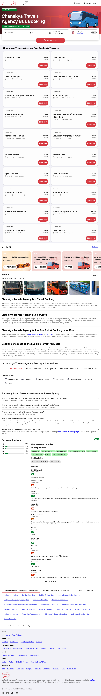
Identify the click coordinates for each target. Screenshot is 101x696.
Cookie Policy (34, 655)
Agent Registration (27, 642)
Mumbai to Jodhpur (14, 114)
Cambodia (46, 669)
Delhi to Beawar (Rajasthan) (66, 76)
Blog (58, 648)
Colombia (56, 669)
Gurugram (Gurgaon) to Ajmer (66, 136)
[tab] (16, 368)
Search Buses (52, 40)
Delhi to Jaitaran (60, 173)
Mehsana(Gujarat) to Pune (65, 211)
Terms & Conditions (8, 655)
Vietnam (38, 669)
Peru (63, 669)
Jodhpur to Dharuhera (15, 230)
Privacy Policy (22, 655)
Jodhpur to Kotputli (14, 192)
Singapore (20, 669)
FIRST (70, 267)
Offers (52, 648)
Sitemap (44, 648)
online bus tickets (35, 334)
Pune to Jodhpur (60, 95)
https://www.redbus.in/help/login (68, 432)
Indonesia (10, 669)
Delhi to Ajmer (59, 57)
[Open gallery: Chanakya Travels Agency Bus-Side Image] (57, 288)
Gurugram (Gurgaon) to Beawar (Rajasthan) (67, 115)
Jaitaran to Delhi (12, 155)
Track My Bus (6, 648)
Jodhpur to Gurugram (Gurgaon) (20, 95)
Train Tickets (17, 635)
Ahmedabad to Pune (14, 136)
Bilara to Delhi (59, 155)
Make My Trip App (22, 662)
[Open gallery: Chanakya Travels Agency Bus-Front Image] (12, 288)
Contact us (14, 642)
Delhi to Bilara (59, 230)
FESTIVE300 (11, 267)
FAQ (37, 648)
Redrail (11, 662)
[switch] (94, 32)
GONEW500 (41, 267)
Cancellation (17, 648)
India (3, 669)
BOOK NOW (43, 65)
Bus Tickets (6, 635)
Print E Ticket (29, 648)
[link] (16, 261)
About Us (5, 642)
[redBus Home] (4, 3)
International (71, 669)
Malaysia (29, 669)
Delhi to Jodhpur (12, 76)
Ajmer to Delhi (11, 173)
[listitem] (5, 254)
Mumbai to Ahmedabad (16, 211)
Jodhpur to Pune (60, 192)
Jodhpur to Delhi (12, 57)
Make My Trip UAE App (38, 662)
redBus (49, 334)
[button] (14, 33)
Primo (64, 648)
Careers (39, 642)
